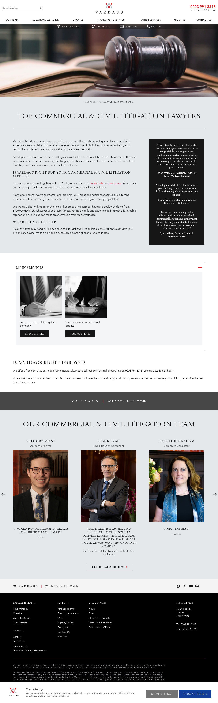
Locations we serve (45, 20)
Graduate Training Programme (30, 650)
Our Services (97, 102)
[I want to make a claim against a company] (41, 297)
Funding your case (67, 613)
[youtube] (191, 586)
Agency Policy (65, 622)
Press (91, 613)
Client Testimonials (99, 617)
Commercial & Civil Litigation (119, 102)
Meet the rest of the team (107, 567)
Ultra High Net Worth (101, 622)
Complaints (64, 627)
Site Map (62, 636)
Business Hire (20, 645)
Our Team (12, 20)
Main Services (30, 268)
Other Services (151, 20)
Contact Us (203, 20)
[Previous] (3, 494)
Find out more (34, 334)
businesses (115, 183)
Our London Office (99, 627)
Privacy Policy (20, 608)
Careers (17, 636)
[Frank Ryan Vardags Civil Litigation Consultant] (108, 486)
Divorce (78, 20)
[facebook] (178, 586)
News (92, 608)
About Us (179, 20)
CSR (59, 617)
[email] (197, 586)
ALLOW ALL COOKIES (195, 693)
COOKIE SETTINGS (161, 693)
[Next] (214, 494)
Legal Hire (19, 641)
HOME (86, 102)
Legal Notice (20, 622)
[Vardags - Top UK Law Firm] (109, 12)
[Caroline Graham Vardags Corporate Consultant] (176, 486)
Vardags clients (65, 608)
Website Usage (21, 617)
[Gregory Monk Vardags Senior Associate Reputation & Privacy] (40, 486)
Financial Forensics (111, 20)
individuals (97, 183)
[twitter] (185, 586)
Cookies (17, 613)
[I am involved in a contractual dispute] (86, 297)
